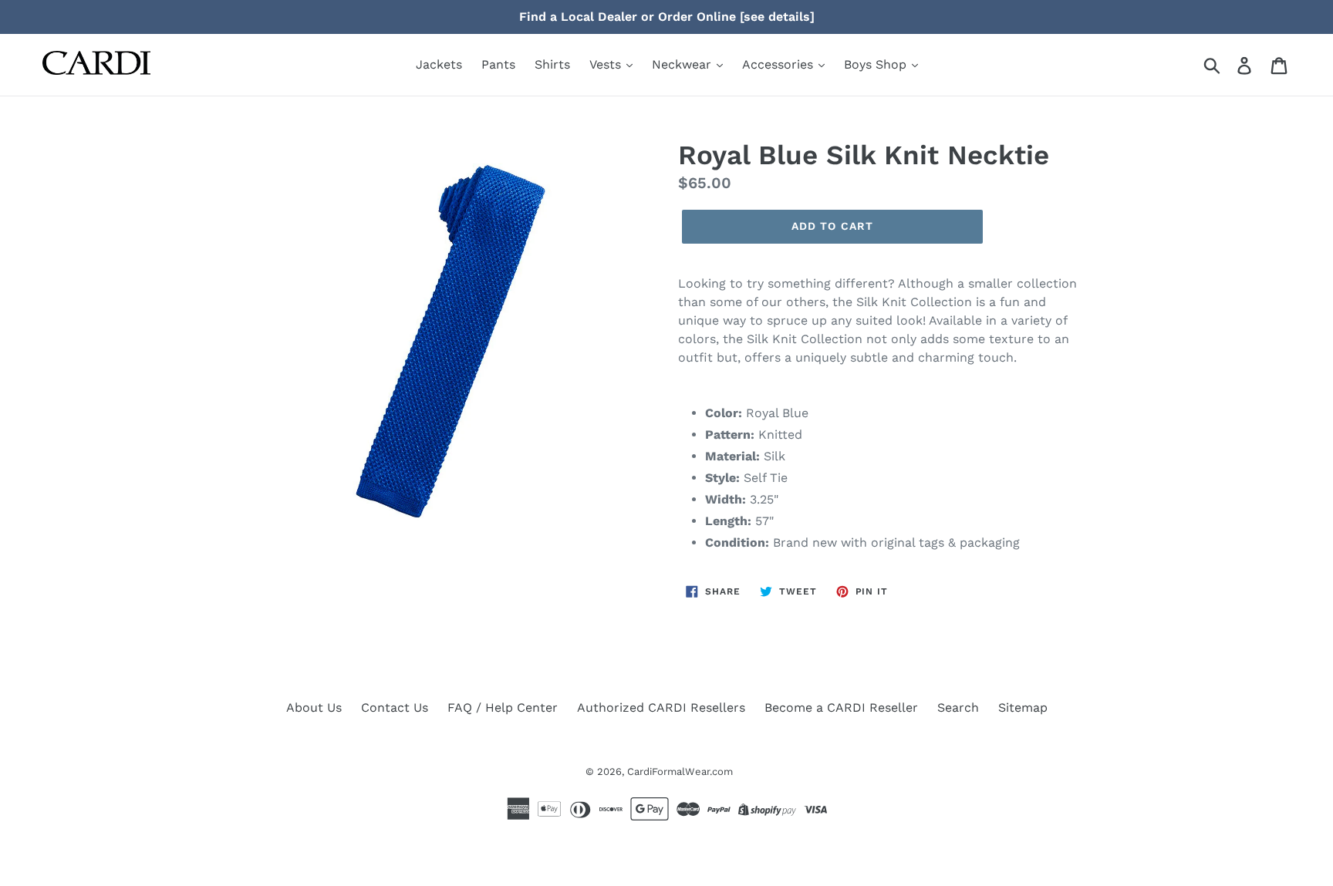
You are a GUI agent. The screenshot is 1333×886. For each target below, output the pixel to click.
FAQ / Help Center (502, 707)
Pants (498, 64)
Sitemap (1023, 707)
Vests (607, 64)
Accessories (779, 64)
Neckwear (683, 64)
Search (958, 707)
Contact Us (394, 707)
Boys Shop (877, 64)
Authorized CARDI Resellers (661, 707)
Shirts (552, 64)
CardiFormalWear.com (680, 771)
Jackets (439, 64)
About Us (314, 707)
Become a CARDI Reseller (841, 707)
